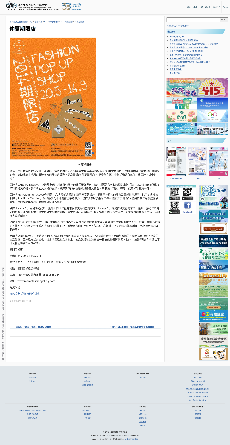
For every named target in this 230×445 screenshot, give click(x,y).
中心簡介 (142, 410)
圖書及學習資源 (87, 385)
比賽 (201, 7)
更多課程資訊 (175, 73)
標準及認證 (32, 377)
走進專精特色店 (197, 385)
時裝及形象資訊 (32, 414)
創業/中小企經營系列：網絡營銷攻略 (185, 58)
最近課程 (171, 31)
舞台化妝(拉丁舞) (177, 36)
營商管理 (32, 381)
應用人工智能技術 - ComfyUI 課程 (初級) (187, 51)
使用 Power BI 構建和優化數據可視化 (186, 54)
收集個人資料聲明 (131, 439)
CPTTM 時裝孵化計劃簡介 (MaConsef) (32, 410)
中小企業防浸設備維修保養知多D (197, 389)
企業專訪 (87, 418)
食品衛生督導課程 (177, 65)
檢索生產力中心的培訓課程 (178, 25)
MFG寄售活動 (18, 293)
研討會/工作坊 (87, 410)
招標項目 (198, 418)
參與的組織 (143, 418)
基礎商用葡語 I (176, 69)
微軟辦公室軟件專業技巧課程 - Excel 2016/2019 (190, 62)
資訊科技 (142, 377)
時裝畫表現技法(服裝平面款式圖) (184, 40)
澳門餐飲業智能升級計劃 (197, 400)
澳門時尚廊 (33, 293)
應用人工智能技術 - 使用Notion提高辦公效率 (189, 47)
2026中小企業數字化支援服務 (197, 392)
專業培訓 (87, 377)
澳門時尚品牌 (32, 418)
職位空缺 (198, 410)
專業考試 (87, 381)
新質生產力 (87, 414)
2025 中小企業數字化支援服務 (197, 396)
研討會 (208, 7)
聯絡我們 (142, 422)
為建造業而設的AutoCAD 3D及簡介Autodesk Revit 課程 (194, 44)
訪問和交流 (143, 414)
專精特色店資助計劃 (198, 381)
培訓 (195, 7)
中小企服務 (198, 377)
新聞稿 (142, 425)
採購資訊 (198, 414)
